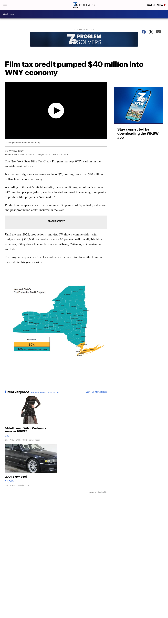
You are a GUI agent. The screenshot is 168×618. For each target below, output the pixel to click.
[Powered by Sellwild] (102, 492)
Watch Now (155, 5)
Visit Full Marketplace (96, 392)
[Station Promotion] (84, 39)
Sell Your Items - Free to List (45, 393)
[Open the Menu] (5, 5)
